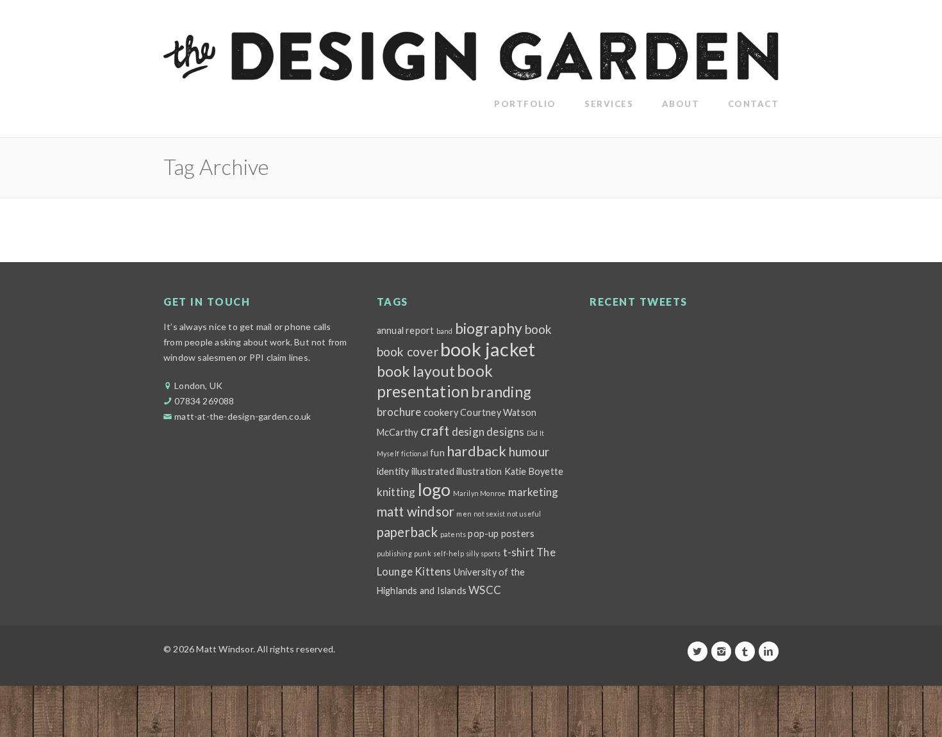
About (681, 104)
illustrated (432, 471)
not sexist (489, 513)
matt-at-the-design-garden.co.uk (242, 416)
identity (393, 471)
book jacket (487, 349)
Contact (753, 104)
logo (434, 489)
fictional (414, 453)
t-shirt (518, 552)
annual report (405, 330)
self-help (448, 553)
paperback (407, 532)
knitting (396, 492)
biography (489, 328)
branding (501, 392)
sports (490, 553)
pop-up (483, 533)
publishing (394, 553)
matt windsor (415, 511)
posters (517, 533)
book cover (407, 351)
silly (472, 553)
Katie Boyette (534, 471)
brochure (399, 411)
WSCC (484, 590)
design (468, 431)
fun (437, 452)
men (464, 513)
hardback (477, 451)
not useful (524, 513)
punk (422, 553)
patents (453, 534)
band (444, 331)
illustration (479, 471)
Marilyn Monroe (479, 493)
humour (529, 451)
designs (505, 431)
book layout (416, 371)
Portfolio (525, 104)
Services (608, 104)
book (538, 329)
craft (435, 430)
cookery (441, 412)
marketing (533, 492)
